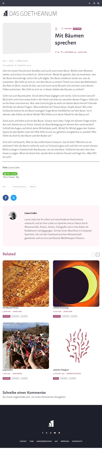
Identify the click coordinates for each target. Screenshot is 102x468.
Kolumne (77, 29)
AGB (56, 441)
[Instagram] (51, 433)
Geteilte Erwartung (60, 308)
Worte (33, 187)
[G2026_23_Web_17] (26, 283)
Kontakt (23, 441)
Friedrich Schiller (74, 373)
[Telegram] (59, 433)
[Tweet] (14, 198)
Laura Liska (82, 52)
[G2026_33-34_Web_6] (76, 345)
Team (32, 441)
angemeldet (19, 397)
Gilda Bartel (17, 373)
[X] (46, 433)
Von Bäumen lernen (10, 308)
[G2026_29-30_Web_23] (76, 283)
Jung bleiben (8, 370)
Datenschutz (77, 441)
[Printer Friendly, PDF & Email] (10, 173)
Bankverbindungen (44, 441)
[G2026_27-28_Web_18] (26, 345)
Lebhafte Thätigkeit (61, 370)
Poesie (56, 378)
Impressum (65, 441)
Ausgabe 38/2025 (20, 187)
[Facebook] (42, 433)
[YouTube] (55, 433)
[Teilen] (6, 198)
